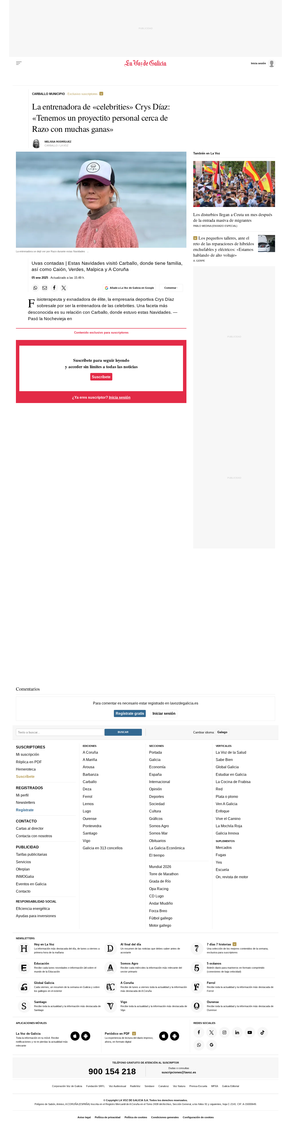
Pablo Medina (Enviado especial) (215, 226)
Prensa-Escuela (198, 1086)
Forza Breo (158, 911)
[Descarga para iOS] (75, 1036)
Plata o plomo (227, 796)
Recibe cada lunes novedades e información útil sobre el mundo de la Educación (65, 967)
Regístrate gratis (130, 713)
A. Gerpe (199, 260)
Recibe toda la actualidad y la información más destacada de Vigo (153, 1005)
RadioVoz (135, 1086)
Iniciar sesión (164, 713)
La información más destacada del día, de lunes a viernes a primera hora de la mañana (67, 948)
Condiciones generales (165, 1117)
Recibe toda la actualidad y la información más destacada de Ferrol (240, 986)
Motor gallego (160, 925)
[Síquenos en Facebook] (198, 1032)
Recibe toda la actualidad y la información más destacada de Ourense (240, 1005)
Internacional (159, 782)
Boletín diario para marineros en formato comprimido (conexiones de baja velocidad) (235, 967)
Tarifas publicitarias (31, 854)
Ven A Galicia (226, 804)
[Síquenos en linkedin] (237, 1032)
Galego (222, 732)
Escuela (222, 870)
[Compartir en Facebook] (54, 288)
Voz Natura (179, 1086)
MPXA (214, 1086)
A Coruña (90, 752)
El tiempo (156, 855)
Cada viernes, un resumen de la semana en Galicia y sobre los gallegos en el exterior (67, 986)
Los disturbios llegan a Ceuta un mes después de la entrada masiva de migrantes (232, 217)
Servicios (23, 862)
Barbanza (90, 774)
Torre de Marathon (163, 874)
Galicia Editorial (230, 1086)
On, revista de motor (232, 877)
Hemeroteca (26, 769)
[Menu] (18, 63)
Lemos (88, 804)
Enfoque (222, 811)
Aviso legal (84, 1117)
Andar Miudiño (161, 903)
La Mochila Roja (229, 826)
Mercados (224, 847)
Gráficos (156, 818)
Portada (155, 752)
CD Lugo (156, 896)
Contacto (23, 891)
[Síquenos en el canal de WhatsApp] (198, 1044)
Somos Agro (159, 826)
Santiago (90, 833)
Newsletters (25, 802)
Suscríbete (101, 377)
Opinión (155, 789)
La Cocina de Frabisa (233, 782)
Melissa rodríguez (58, 141)
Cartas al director (29, 828)
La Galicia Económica (167, 848)
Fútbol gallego (160, 918)
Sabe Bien (224, 760)
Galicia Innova (227, 833)
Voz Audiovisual (117, 1086)
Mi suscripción (27, 754)
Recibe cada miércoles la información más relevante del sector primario (151, 967)
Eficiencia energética (33, 908)
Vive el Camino (228, 818)
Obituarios (157, 840)
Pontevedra (92, 826)
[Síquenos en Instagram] (224, 1032)
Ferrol (87, 796)
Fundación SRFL (95, 1086)
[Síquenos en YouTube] (249, 1032)
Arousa (88, 767)
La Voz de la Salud (231, 752)
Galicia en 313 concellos (103, 848)
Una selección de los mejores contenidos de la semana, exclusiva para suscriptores (237, 948)
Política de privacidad (107, 1117)
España (155, 774)
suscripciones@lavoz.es (179, 1072)
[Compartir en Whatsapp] (35, 288)
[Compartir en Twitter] (64, 288)
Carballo (90, 782)
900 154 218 (112, 1071)
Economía (157, 767)
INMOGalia (25, 876)
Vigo (86, 840)
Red (219, 789)
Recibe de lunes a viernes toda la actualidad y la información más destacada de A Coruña (153, 986)
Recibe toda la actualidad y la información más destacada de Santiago (67, 1005)
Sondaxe (149, 1086)
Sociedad (157, 804)
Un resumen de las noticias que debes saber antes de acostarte (150, 948)
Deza (87, 789)
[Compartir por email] (45, 288)
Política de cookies (136, 1117)
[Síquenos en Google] (211, 1044)
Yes (219, 862)
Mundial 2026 (160, 866)
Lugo (87, 811)
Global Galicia (227, 767)
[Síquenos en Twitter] (211, 1032)
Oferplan (23, 869)
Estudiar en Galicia (231, 774)
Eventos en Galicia (31, 884)
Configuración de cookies (198, 1117)
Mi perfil (22, 795)
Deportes (156, 796)
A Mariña (90, 760)
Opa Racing (158, 888)
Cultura (155, 811)
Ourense (90, 818)
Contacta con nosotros (34, 836)
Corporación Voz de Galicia (67, 1086)
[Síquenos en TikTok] (262, 1032)
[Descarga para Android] (85, 1036)
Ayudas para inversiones (36, 916)
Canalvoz (163, 1086)
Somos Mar (158, 833)
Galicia (155, 760)
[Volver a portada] (145, 63)
